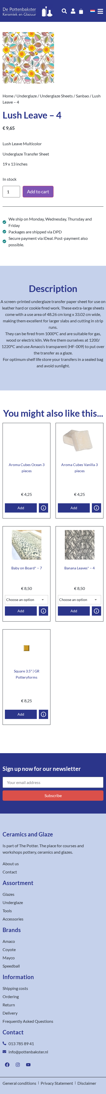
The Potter (28, 845)
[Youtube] (28, 1064)
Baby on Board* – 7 (26, 568)
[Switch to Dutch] (92, 11)
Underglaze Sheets (56, 95)
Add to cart (38, 191)
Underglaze (26, 95)
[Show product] (43, 508)
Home (8, 95)
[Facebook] (7, 1064)
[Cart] (81, 11)
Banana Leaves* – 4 (79, 568)
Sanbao (82, 95)
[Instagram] (17, 1064)
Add (20, 508)
